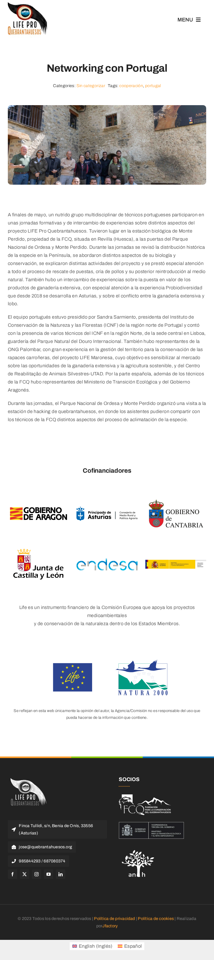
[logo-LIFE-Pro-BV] (27, 778)
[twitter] (24, 874)
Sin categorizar (90, 85)
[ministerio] (151, 824)
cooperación (131, 85)
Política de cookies (156, 918)
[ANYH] (138, 848)
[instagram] (36, 874)
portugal (153, 85)
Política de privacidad (114, 918)
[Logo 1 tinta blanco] (145, 796)
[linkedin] (60, 874)
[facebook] (12, 874)
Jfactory (110, 926)
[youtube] (48, 874)
